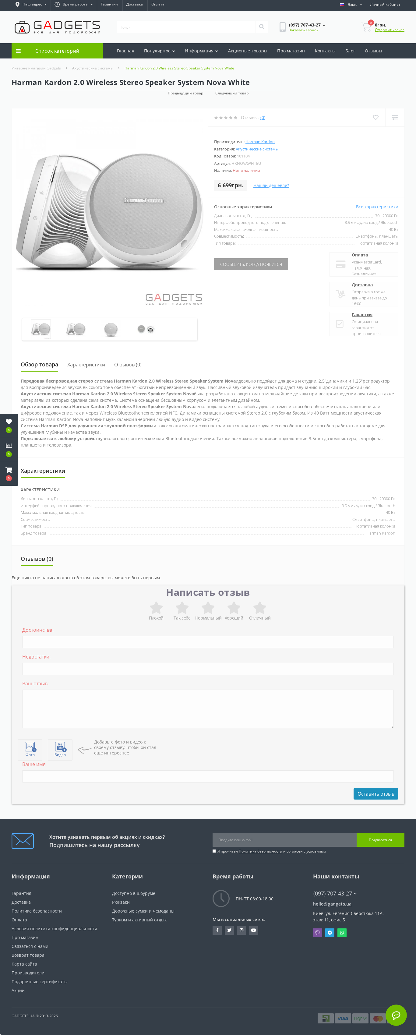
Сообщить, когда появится (251, 264)
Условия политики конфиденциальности (54, 928)
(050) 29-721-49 (330, 899)
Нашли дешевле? (271, 185)
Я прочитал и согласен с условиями (271, 851)
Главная (125, 51)
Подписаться (380, 839)
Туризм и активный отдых (139, 920)
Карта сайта (24, 964)
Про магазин (291, 51)
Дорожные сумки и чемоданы (143, 911)
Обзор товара (39, 364)
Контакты (325, 51)
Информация (199, 51)
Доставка (134, 4)
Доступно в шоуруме (133, 893)
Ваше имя (34, 764)
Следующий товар (232, 93)
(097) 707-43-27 (330, 884)
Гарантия (109, 4)
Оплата (157, 4)
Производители (28, 973)
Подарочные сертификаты (40, 981)
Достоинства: (38, 630)
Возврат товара (28, 955)
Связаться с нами (30, 946)
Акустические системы (92, 68)
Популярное (157, 51)
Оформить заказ (389, 29)
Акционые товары (248, 51)
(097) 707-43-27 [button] (332, 893)
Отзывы (373, 51)
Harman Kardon (260, 141)
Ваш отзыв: (35, 683)
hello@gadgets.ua (332, 904)
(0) (262, 117)
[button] (31, 5)
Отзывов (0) (128, 364)
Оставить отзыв (376, 793)
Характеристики (86, 364)
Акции (18, 990)
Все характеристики (377, 207)
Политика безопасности (260, 851)
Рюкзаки (121, 902)
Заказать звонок (303, 30)
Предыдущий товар (185, 93)
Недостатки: (36, 656)
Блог (350, 51)
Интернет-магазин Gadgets (36, 68)
